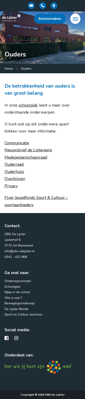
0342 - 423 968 (16, 257)
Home (9, 68)
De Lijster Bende (16, 309)
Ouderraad (14, 164)
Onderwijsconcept (18, 281)
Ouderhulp (14, 171)
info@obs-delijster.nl (20, 251)
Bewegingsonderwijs (20, 303)
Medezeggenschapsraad (26, 157)
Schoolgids (12, 287)
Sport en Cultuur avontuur (23, 314)
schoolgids (28, 105)
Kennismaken (50, 18)
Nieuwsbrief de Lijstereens (28, 150)
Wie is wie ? (13, 298)
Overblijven (15, 178)
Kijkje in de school (17, 292)
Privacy (11, 186)
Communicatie (17, 143)
